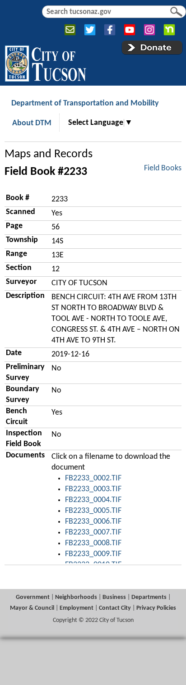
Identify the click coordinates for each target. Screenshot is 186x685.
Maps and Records (49, 154)
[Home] (45, 62)
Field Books (162, 168)
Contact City (115, 608)
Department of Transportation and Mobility (85, 103)
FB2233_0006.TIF (93, 521)
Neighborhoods (76, 597)
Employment (76, 608)
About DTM (31, 123)
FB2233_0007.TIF (93, 532)
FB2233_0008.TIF (93, 543)
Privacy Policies (156, 608)
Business (114, 597)
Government (33, 597)
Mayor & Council (32, 608)
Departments (149, 597)
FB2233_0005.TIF (93, 511)
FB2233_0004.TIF (93, 500)
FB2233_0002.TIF (93, 478)
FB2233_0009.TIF (93, 554)
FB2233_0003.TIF (93, 489)
